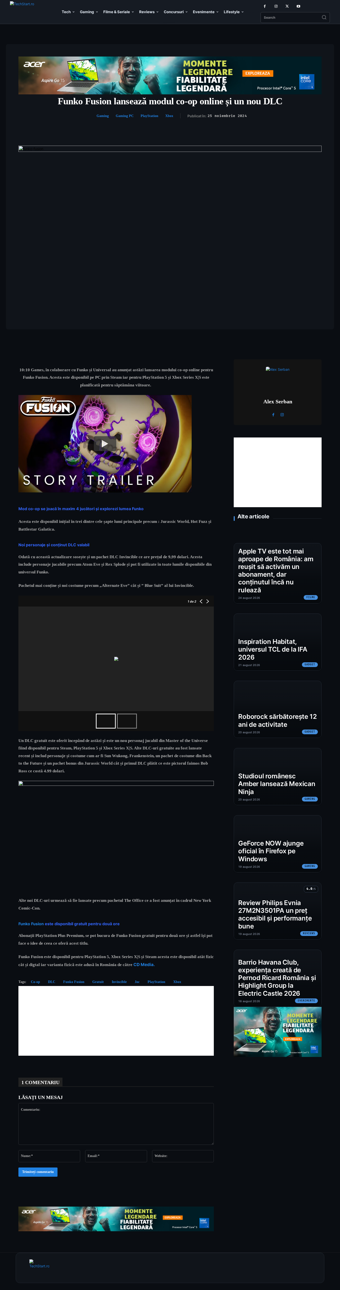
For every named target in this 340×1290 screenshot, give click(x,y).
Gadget (310, 664)
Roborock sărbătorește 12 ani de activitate (277, 720)
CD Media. (144, 964)
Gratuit (98, 982)
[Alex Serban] (278, 379)
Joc (137, 982)
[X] (287, 6)
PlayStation (149, 116)
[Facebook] (264, 6)
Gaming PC (125, 116)
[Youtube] (298, 6)
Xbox (169, 116)
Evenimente (306, 1000)
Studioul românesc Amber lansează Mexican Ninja (276, 783)
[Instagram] (276, 6)
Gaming (103, 116)
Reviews (309, 933)
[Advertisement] (116, 1021)
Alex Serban (277, 401)
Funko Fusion (31, 923)
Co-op (35, 982)
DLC (51, 982)
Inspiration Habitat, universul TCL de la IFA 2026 (272, 649)
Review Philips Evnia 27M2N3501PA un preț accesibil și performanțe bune (275, 914)
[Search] (324, 17)
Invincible (119, 982)
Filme (310, 597)
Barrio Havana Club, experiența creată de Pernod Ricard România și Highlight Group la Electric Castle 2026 (277, 977)
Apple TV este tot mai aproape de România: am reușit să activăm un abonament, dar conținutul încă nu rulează (275, 570)
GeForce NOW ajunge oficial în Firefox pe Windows (270, 850)
